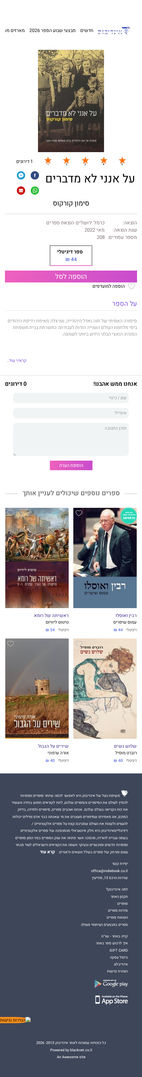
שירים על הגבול (53, 746)
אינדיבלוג (121, 964)
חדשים (86, 30)
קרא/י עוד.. (16, 361)
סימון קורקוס (71, 203)
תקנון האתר (119, 896)
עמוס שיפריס (125, 622)
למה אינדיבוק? (105, 10)
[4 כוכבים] (103, 160)
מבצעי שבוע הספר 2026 (52, 30)
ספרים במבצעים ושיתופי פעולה (104, 925)
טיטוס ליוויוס (57, 622)
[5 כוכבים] (122, 160)
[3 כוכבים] (85, 160)
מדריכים (63, 10)
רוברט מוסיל (126, 753)
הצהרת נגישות (117, 971)
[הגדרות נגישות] (15, 1020)
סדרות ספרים (118, 910)
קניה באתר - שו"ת (114, 936)
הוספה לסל (71, 277)
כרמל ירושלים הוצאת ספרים (75, 222)
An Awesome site (71, 1057)
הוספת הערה (71, 465)
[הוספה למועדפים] (79, 514)
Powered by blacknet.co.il (71, 1050)
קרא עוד (47, 852)
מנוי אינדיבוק (42, 10)
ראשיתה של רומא (51, 615)
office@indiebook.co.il (109, 871)
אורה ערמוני (58, 753)
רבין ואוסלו (126, 615)
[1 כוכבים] (48, 160)
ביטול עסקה (119, 957)
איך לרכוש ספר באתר (112, 943)
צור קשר (23, 10)
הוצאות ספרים (117, 917)
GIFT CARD (83, 10)
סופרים (122, 903)
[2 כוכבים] (66, 160)
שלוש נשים (125, 746)
